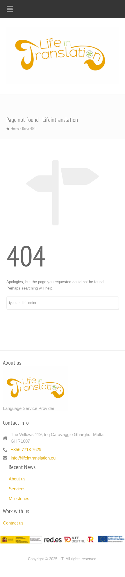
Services (17, 488)
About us (17, 478)
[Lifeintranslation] (62, 82)
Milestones (19, 498)
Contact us (13, 522)
